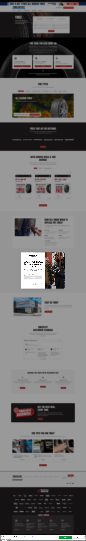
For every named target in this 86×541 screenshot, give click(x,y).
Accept (65, 537)
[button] (84, 535)
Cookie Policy (3, 539)
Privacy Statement (8, 539)
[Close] (63, 254)
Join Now (33, 277)
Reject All (78, 537)
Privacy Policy (35, 284)
